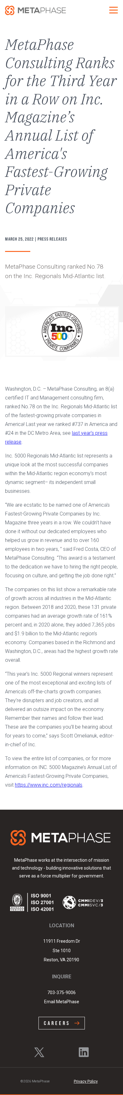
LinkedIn (84, 1052)
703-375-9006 (61, 992)
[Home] (35, 10)
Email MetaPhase (61, 1001)
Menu (113, 10)
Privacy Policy (86, 1081)
